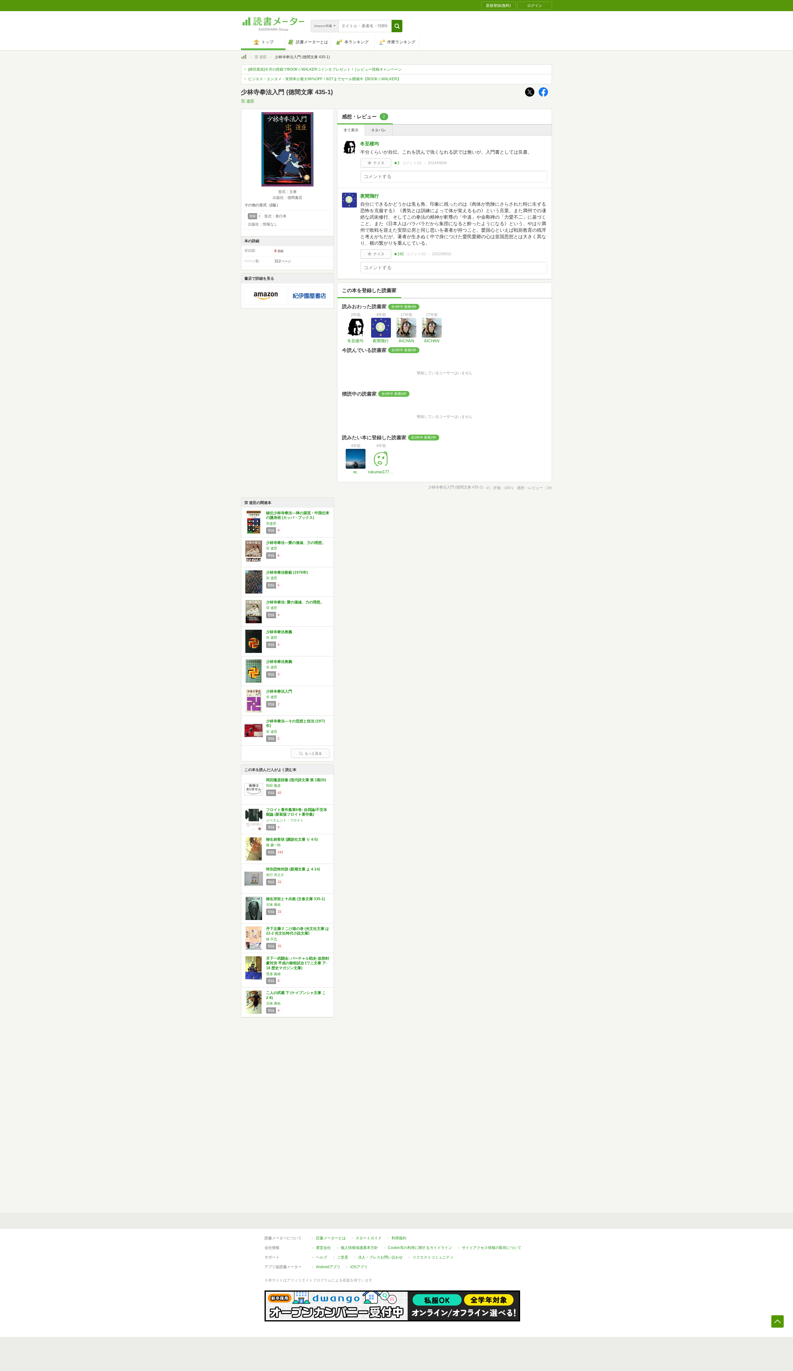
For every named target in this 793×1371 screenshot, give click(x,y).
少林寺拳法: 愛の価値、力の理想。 (295, 602)
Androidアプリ (328, 1267)
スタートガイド (369, 1238)
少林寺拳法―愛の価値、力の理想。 (296, 543)
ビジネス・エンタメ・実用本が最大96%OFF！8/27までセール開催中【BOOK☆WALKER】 (324, 79)
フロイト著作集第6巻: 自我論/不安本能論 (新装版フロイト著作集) (296, 812)
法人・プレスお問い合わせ (380, 1257)
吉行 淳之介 (275, 875)
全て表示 (351, 130)
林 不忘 (271, 939)
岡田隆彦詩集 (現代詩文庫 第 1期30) (296, 780)
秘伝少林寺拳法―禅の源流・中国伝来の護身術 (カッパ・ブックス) (297, 515)
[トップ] (244, 57)
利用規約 (399, 1238)
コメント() (412, 163)
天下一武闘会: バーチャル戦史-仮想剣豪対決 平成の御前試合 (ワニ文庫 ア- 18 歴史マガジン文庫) (297, 963)
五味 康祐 (273, 904)
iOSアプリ (359, 1267)
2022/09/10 (441, 254)
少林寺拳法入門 (279, 691)
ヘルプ (321, 1257)
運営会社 (323, 1248)
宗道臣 (271, 523)
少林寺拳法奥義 (279, 632)
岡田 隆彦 (273, 785)
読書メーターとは (331, 1238)
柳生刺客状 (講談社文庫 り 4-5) (292, 839)
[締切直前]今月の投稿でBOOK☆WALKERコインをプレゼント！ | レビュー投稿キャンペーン (325, 69)
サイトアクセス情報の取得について (491, 1248)
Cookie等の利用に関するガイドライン (420, 1248)
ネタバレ (378, 130)
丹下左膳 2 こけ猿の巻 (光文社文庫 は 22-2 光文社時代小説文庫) (297, 931)
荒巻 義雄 (273, 974)
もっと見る (313, 753)
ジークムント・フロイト (285, 820)
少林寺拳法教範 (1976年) (287, 572)
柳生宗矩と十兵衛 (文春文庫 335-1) (295, 899)
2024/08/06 (437, 163)
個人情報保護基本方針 (359, 1248)
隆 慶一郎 (273, 845)
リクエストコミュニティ (433, 1257)
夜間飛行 (369, 196)
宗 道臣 (261, 57)
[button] (397, 26)
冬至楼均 (369, 143)
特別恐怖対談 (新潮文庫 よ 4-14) (293, 869)
